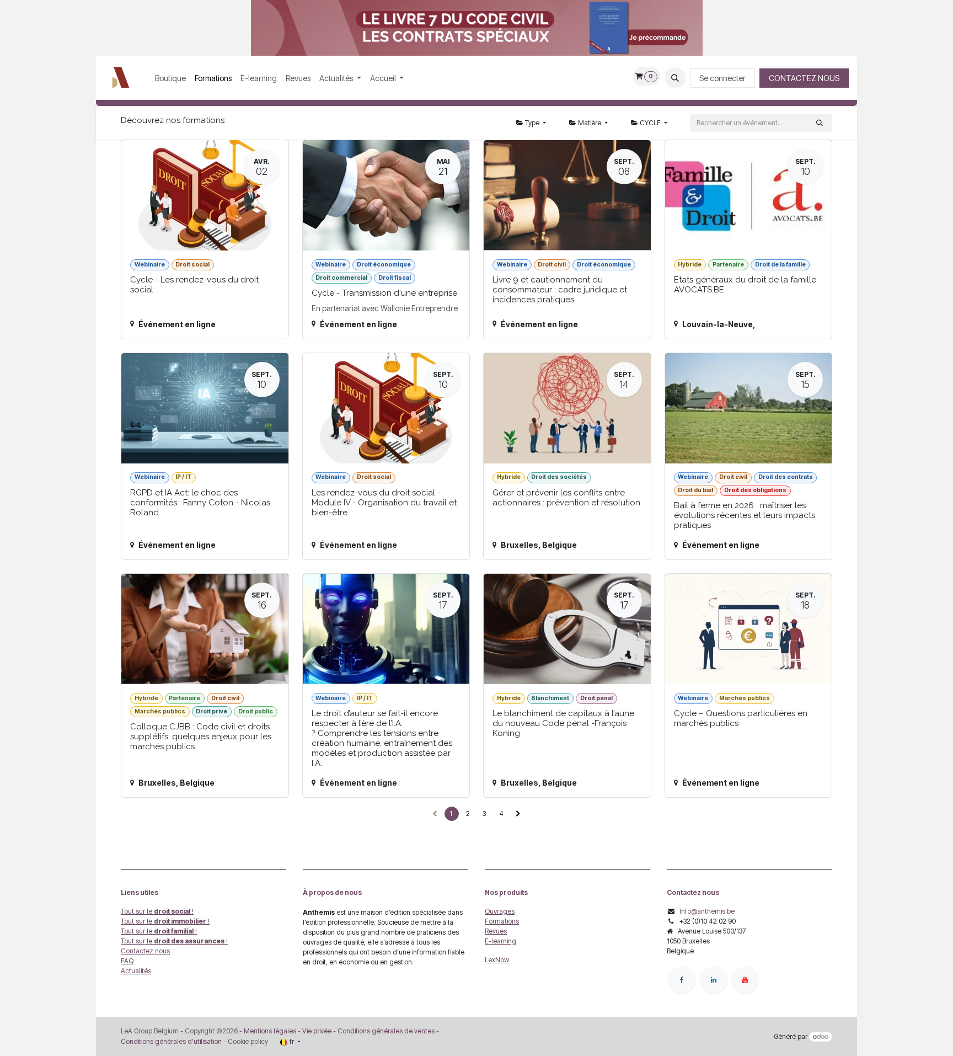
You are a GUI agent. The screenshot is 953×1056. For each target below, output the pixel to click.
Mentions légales (270, 1031)
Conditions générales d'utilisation (171, 1041)
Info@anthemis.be (707, 911)
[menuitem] (170, 78)
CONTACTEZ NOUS (804, 78)
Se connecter (722, 78)
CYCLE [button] (650, 123)
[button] (675, 77)
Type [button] (532, 123)
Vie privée (316, 1031)
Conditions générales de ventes (385, 1031)
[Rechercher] (819, 123)
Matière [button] (589, 123)
